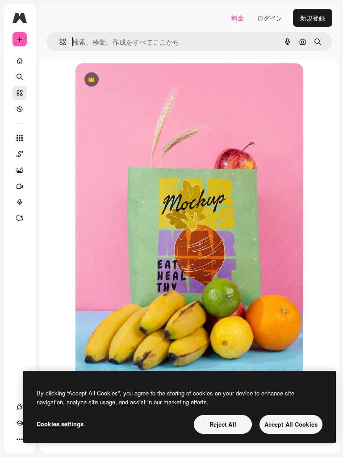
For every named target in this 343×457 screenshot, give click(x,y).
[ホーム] (20, 61)
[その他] (20, 439)
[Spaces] (20, 154)
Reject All (222, 424)
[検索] (20, 77)
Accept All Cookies (291, 424)
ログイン (269, 17)
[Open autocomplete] (59, 41)
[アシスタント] (20, 218)
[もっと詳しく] (20, 109)
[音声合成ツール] (20, 202)
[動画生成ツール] (20, 186)
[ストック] (20, 93)
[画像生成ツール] (20, 170)
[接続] (20, 407)
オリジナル (137, 80)
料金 (237, 17)
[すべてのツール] (20, 138)
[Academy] (20, 423)
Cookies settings (60, 424)
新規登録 (312, 17)
